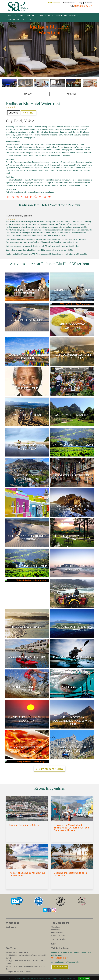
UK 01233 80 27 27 (59, 958)
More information (69, 3)
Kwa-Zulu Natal (58, 935)
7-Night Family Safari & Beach (18, 971)
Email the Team (60, 967)
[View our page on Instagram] (54, 909)
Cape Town (18, 15)
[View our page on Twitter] (45, 909)
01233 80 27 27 (83, 5)
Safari (58, 15)
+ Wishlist (29, 113)
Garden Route (45, 15)
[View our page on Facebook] (49, 909)
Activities (26, 20)
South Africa (11, 927)
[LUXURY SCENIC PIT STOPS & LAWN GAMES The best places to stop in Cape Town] (27, 580)
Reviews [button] (28, 94)
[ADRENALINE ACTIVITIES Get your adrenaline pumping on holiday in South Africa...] (72, 304)
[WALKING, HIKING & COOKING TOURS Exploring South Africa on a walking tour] (27, 761)
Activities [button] (71, 94)
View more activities (51, 769)
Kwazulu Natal (70, 15)
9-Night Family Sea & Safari (17, 952)
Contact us (88, 3)
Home (9, 15)
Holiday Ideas (13, 20)
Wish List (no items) (54, 3)
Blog (80, 3)
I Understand (83, 978)
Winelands (31, 15)
